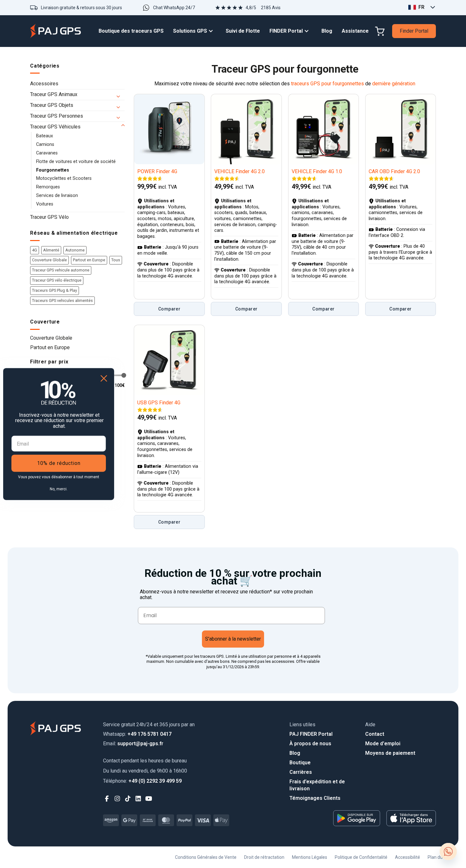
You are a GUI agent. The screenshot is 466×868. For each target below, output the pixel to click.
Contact (374, 734)
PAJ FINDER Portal (311, 734)
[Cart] (380, 31)
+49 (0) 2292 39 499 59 (142, 781)
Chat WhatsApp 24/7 (174, 7)
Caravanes (47, 153)
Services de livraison (57, 195)
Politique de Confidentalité (361, 857)
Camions (45, 144)
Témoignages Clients (314, 798)
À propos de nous (310, 744)
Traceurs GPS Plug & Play (54, 290)
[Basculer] (121, 94)
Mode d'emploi (382, 744)
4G (34, 250)
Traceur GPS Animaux (53, 94)
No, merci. (59, 489)
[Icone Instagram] (117, 799)
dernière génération (393, 84)
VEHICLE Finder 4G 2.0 (239, 171)
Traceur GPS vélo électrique (56, 280)
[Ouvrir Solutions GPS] (212, 31)
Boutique (300, 763)
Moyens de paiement (390, 753)
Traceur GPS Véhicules (55, 127)
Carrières (300, 772)
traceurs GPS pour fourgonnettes (327, 84)
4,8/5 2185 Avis (263, 7)
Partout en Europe (89, 260)
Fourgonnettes (52, 170)
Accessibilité (407, 857)
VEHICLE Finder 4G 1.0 (317, 171)
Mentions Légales (309, 857)
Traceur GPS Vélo (49, 217)
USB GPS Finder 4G (158, 403)
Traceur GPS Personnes (56, 116)
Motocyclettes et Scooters (64, 178)
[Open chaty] (448, 851)
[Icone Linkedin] (138, 799)
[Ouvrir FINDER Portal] (308, 31)
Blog (294, 753)
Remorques (48, 187)
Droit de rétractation (264, 857)
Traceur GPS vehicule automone (60, 270)
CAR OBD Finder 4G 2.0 (394, 171)
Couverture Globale (49, 260)
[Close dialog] (104, 378)
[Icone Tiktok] (128, 799)
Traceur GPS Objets (51, 105)
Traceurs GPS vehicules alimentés (62, 300)
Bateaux (44, 136)
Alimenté (51, 250)
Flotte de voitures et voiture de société (76, 161)
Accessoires (44, 84)
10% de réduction (59, 463)
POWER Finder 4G (157, 171)
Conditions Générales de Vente (205, 857)
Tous (115, 260)
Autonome (75, 250)
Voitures (44, 204)
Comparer (169, 308)
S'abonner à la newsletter (233, 639)
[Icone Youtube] (149, 799)
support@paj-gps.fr (133, 744)
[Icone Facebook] (107, 799)
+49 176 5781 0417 (137, 734)
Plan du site (439, 857)
